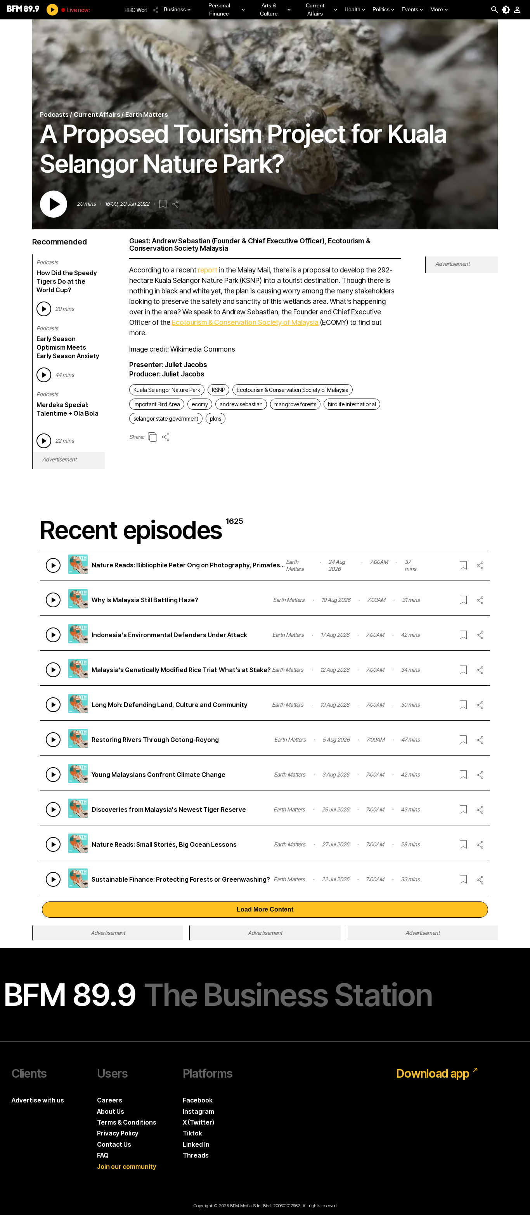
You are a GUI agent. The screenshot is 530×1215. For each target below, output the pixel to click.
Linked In (196, 1144)
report (207, 270)
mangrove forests (295, 404)
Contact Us (114, 1144)
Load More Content (265, 909)
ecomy (200, 404)
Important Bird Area (156, 404)
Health (352, 9)
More (436, 9)
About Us (110, 1111)
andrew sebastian (241, 404)
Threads (196, 1155)
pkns (215, 418)
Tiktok (192, 1133)
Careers (109, 1100)
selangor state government (165, 418)
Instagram (198, 1111)
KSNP (218, 390)
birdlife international (352, 404)
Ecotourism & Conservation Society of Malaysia (245, 322)
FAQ (103, 1155)
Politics (381, 9)
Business (175, 9)
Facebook (198, 1100)
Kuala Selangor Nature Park (166, 390)
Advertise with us (38, 1100)
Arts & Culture (269, 9)
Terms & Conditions (126, 1122)
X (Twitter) (198, 1122)
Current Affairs (315, 9)
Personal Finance (219, 9)
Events (410, 9)
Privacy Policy (118, 1133)
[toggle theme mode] (506, 9)
